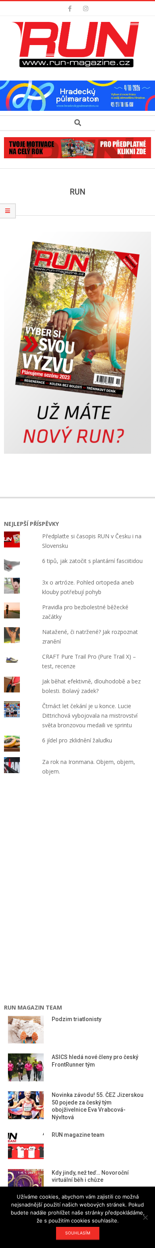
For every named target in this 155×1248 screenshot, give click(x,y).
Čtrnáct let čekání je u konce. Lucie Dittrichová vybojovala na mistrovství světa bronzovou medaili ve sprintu (90, 715)
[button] (77, 44)
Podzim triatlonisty (76, 1019)
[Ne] (145, 1217)
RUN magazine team (78, 1135)
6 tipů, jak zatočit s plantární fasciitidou (92, 561)
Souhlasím (77, 1232)
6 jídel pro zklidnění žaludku (77, 740)
